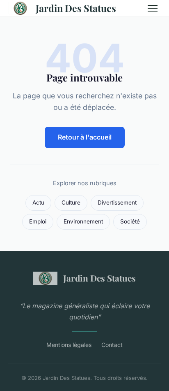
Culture (71, 202)
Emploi (37, 221)
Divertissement (117, 202)
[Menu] (152, 8)
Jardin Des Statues (76, 8)
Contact (112, 344)
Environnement (83, 221)
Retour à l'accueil (85, 137)
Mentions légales (68, 344)
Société (130, 221)
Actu (38, 202)
